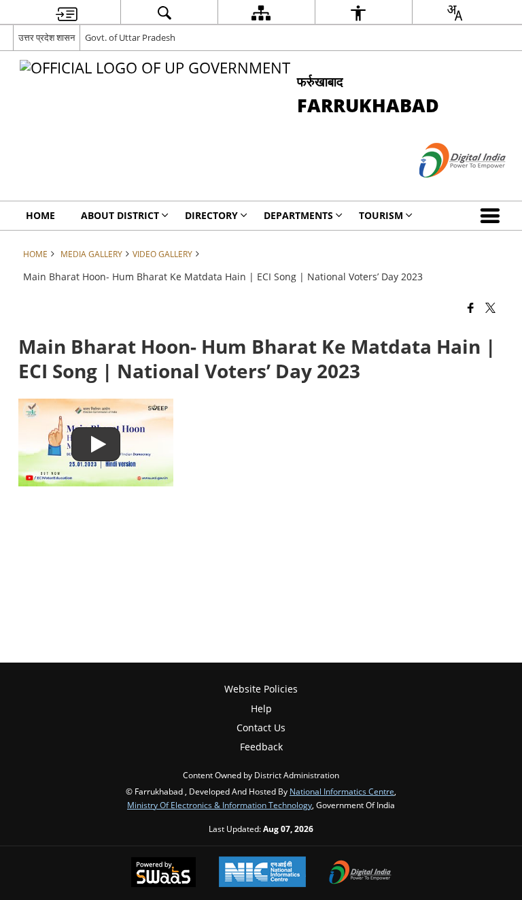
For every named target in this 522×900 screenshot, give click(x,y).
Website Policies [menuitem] (261, 688)
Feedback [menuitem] (261, 746)
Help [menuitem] (261, 708)
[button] (492, 215)
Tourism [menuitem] (381, 215)
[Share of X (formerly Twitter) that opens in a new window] (490, 306)
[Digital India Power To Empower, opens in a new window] (360, 873)
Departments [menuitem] (298, 215)
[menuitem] (66, 12)
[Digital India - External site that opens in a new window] (445, 188)
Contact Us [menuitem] (261, 727)
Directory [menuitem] (211, 215)
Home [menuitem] (40, 215)
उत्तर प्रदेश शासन (46, 37)
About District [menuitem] (120, 215)
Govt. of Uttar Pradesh (130, 37)
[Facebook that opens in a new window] (470, 306)
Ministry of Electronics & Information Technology (219, 804)
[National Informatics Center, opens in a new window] (262, 873)
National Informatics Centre (342, 791)
